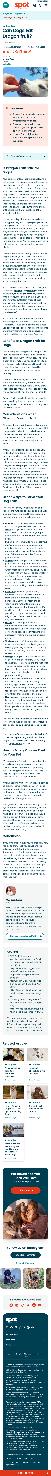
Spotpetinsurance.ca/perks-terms (24, 1398)
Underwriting (43, 1)
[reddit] (16, 51)
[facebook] (4, 51)
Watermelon (12, 641)
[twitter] (12, 51)
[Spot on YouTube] (40, 1305)
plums (43, 309)
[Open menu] (6, 5)
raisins (31, 290)
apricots (41, 724)
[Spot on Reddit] (34, 1305)
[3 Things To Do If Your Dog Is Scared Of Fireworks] (13, 1065)
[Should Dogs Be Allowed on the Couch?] (37, 1103)
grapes (18, 290)
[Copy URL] (29, 51)
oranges (42, 721)
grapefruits (28, 293)
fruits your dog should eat (24, 737)
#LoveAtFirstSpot (26, 1263)
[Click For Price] (45, 5)
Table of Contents (20, 156)
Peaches (10, 678)
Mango (9, 656)
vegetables (15, 743)
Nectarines (11, 697)
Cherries (10, 591)
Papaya (9, 541)
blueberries (30, 721)
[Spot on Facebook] (11, 1305)
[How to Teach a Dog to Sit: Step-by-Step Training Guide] (13, 1103)
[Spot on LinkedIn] (17, 1305)
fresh (8, 529)
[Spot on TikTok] (23, 1305)
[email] (25, 51)
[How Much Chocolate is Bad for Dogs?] (37, 1065)
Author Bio (7, 64)
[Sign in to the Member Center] (35, 5)
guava (19, 724)
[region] (25, 1278)
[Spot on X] (28, 1305)
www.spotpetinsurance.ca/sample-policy (22, 1430)
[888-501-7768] (40, 5)
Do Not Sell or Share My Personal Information (23, 1454)
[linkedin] (8, 51)
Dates (8, 622)
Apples (9, 560)
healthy (41, 278)
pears (32, 724)
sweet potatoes (25, 740)
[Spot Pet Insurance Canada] (11, 1320)
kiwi (26, 724)
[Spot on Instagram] (7, 1327)
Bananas (10, 523)
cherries (11, 312)
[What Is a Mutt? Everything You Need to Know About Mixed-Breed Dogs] (13, 1142)
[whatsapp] (20, 51)
